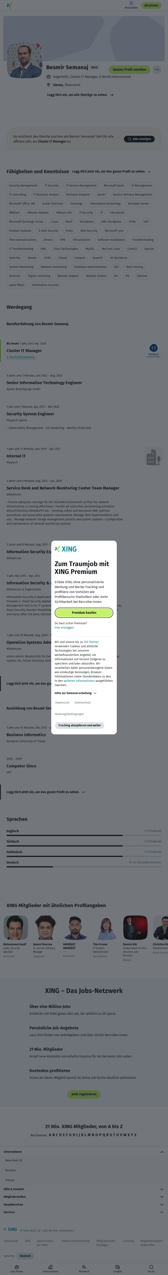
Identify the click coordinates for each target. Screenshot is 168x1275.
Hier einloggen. (64, 627)
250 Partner (91, 642)
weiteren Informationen (79, 681)
